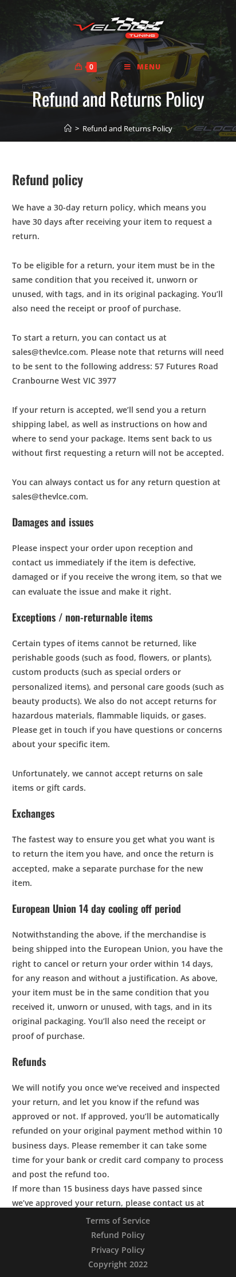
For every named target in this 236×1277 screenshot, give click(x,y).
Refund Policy (118, 1234)
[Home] (68, 128)
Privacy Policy (118, 1249)
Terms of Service (118, 1220)
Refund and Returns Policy (127, 128)
